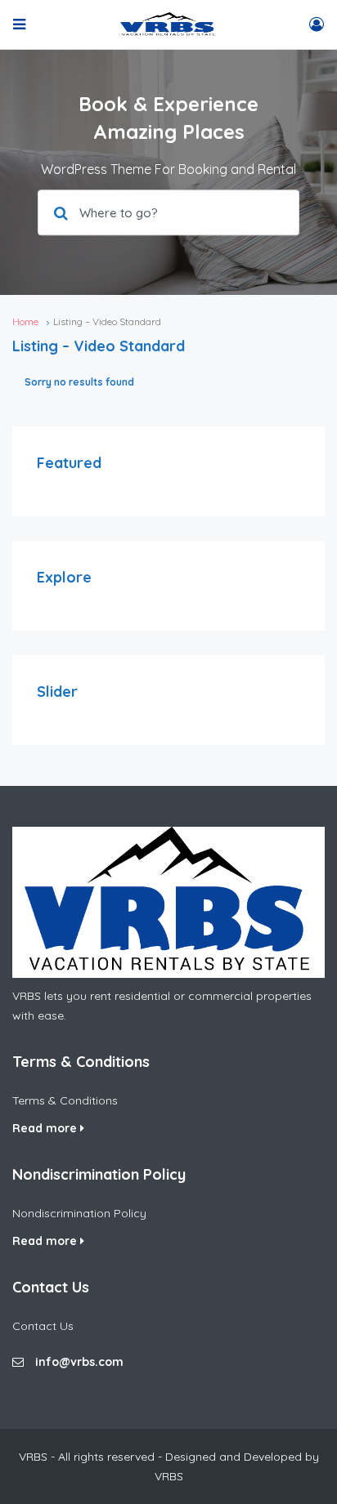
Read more (46, 1128)
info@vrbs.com (79, 1361)
